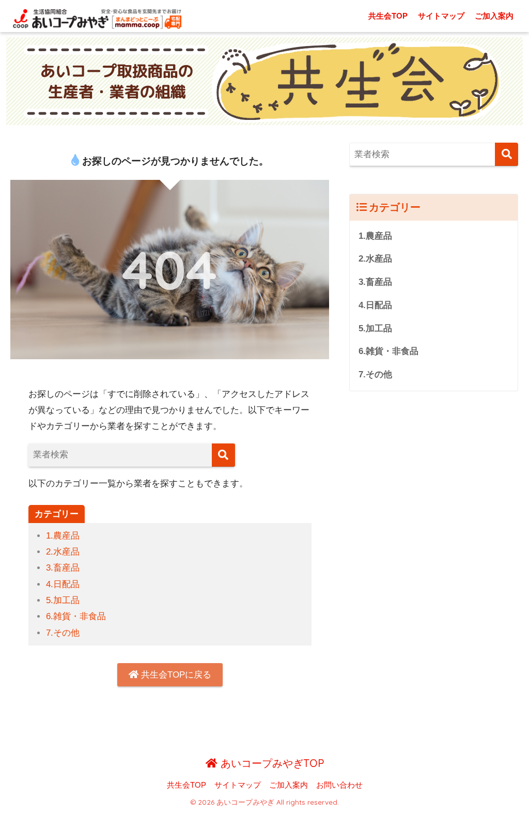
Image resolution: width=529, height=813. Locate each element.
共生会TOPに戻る (174, 675)
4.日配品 (63, 584)
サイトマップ (441, 15)
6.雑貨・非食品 (76, 616)
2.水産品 (63, 552)
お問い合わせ (339, 785)
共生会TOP (388, 15)
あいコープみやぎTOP (270, 763)
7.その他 (63, 633)
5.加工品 (63, 600)
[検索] (223, 455)
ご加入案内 (494, 15)
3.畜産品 (63, 568)
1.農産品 (63, 536)
